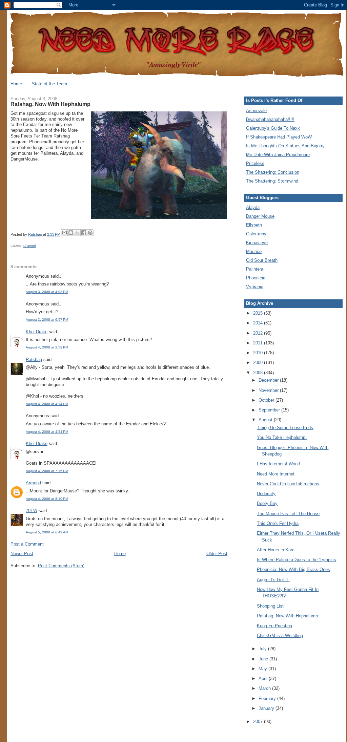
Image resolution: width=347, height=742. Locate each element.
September (270, 409)
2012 (258, 333)
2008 (258, 372)
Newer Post (22, 553)
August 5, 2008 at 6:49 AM (47, 532)
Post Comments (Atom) (61, 565)
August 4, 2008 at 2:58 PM (47, 347)
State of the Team (49, 83)
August (266, 419)
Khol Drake (36, 331)
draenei (29, 245)
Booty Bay (267, 503)
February (268, 698)
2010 (258, 352)
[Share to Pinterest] (90, 232)
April (264, 678)
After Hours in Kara (275, 549)
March (265, 688)
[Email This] (64, 232)
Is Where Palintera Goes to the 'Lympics (296, 559)
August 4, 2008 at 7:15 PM (47, 471)
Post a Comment (27, 544)
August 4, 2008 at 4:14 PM (47, 404)
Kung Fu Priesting (274, 625)
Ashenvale (256, 110)
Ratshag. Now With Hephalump (287, 615)
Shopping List (270, 606)
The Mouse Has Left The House (288, 513)
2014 (258, 322)
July (263, 648)
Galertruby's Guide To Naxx (273, 128)
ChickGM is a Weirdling (280, 635)
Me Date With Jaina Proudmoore (278, 154)
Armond (33, 482)
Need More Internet (275, 473)
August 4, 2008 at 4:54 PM (47, 431)
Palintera (254, 269)
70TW (31, 510)
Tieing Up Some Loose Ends (285, 427)
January (267, 708)
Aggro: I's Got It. (273, 579)
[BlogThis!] (70, 232)
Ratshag (34, 359)
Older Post (216, 553)
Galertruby (256, 233)
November (269, 390)
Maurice (254, 251)
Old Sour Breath (262, 260)
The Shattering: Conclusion (272, 172)
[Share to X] (77, 232)
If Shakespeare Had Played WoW (279, 137)
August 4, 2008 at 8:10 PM (47, 499)
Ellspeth (254, 225)
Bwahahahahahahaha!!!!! (270, 119)
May (263, 668)
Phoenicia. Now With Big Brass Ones (293, 569)
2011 (258, 342)
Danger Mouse (260, 216)
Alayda (253, 207)
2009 (258, 362)
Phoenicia (255, 277)
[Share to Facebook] (83, 232)
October (267, 400)
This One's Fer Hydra (278, 523)
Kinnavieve (257, 242)
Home (16, 83)
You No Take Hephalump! (282, 437)
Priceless (255, 163)
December (269, 380)
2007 (258, 721)
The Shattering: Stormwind (272, 181)
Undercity (266, 493)
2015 (258, 313)
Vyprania (254, 286)
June (264, 658)
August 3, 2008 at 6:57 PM (47, 319)
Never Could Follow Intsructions (288, 483)
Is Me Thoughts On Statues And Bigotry (285, 145)
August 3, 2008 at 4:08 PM (47, 292)
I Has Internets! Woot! (278, 463)
